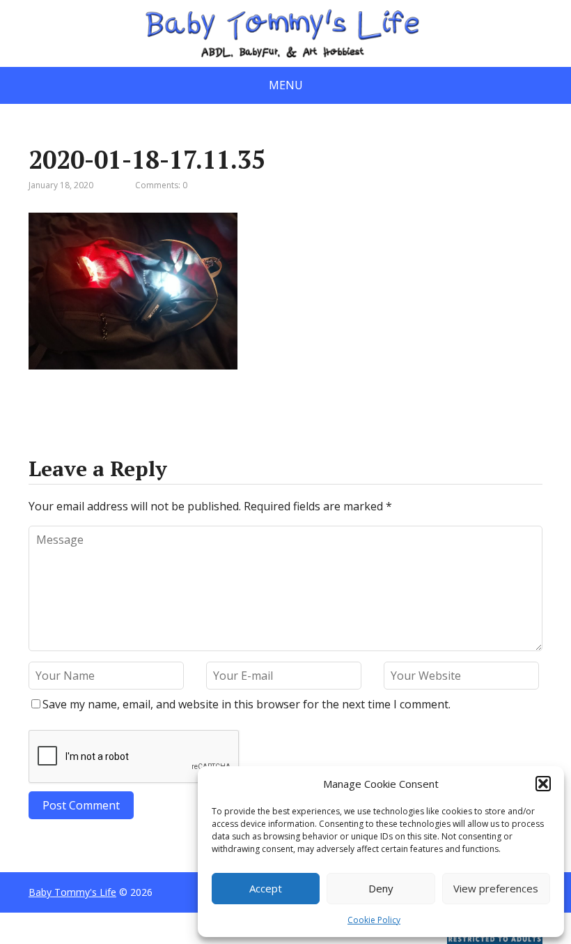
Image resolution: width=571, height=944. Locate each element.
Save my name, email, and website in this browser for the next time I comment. (246, 704)
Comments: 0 (161, 185)
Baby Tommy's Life (72, 892)
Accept (265, 888)
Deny (380, 888)
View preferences (495, 888)
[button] (543, 784)
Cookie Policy (373, 920)
